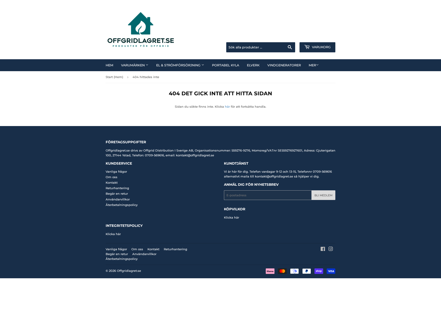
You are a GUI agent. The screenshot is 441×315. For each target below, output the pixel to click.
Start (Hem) (114, 77)
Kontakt (112, 182)
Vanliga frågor (116, 171)
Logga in (299, 36)
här (227, 106)
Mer (312, 65)
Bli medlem (323, 195)
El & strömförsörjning (178, 65)
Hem (109, 65)
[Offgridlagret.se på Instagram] (330, 249)
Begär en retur (117, 193)
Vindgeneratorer (284, 65)
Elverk (253, 65)
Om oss (111, 177)
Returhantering (117, 188)
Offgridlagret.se (129, 271)
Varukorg (321, 47)
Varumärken (133, 65)
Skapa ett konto (324, 36)
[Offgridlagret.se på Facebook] (322, 249)
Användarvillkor (118, 199)
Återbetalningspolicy (122, 205)
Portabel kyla (225, 65)
